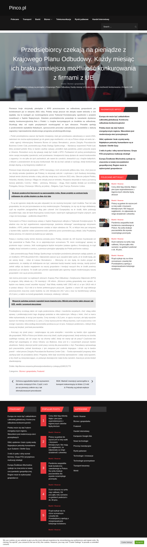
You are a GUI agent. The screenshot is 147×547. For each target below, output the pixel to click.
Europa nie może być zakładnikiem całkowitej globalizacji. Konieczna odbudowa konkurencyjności (114, 120)
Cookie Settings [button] (127, 542)
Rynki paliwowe (81, 19)
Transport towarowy (81, 466)
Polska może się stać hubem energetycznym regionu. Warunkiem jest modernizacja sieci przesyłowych (116, 131)
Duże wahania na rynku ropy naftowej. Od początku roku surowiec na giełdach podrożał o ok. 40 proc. (124, 246)
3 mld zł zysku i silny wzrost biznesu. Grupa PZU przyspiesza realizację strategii (21, 457)
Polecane (15, 19)
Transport (27, 19)
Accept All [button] (139, 542)
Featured (40, 371)
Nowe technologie (81, 441)
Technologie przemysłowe (84, 461)
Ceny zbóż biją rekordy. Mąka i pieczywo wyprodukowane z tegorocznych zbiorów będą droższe (124, 191)
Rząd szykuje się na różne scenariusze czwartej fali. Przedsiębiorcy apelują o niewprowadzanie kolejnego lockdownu (123, 264)
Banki (37, 19)
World (76, 471)
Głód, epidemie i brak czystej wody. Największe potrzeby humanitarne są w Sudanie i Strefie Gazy (116, 142)
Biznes (47, 19)
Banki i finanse (117, 184)
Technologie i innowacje (83, 456)
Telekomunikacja (63, 19)
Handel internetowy (100, 19)
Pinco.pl (17, 7)
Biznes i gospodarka (27, 371)
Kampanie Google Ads (83, 436)
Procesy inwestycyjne (82, 446)
